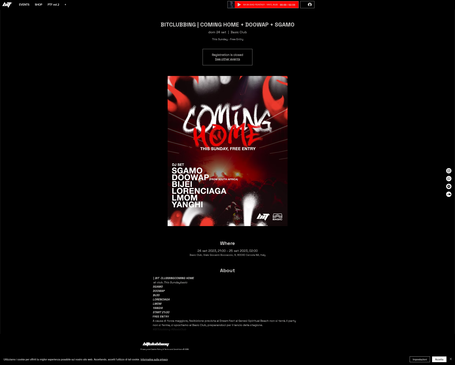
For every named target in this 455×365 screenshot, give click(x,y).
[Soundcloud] (448, 194)
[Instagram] (448, 170)
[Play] (239, 4)
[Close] (451, 359)
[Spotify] (448, 186)
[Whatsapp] (448, 178)
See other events (227, 59)
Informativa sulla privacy (154, 359)
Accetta (439, 359)
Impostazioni (420, 359)
